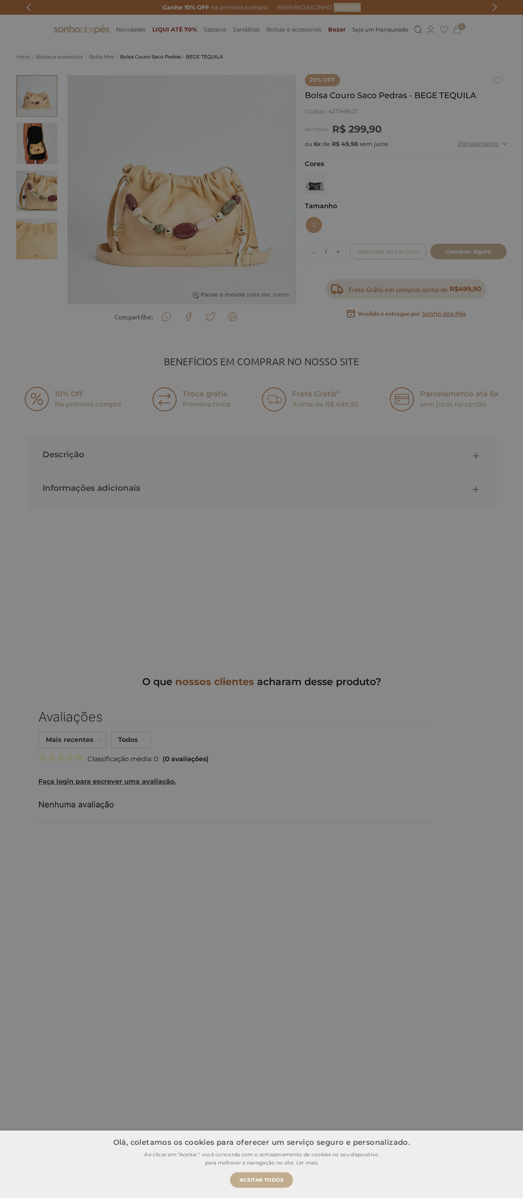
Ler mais (307, 1163)
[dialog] (261, 599)
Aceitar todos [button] (261, 1180)
